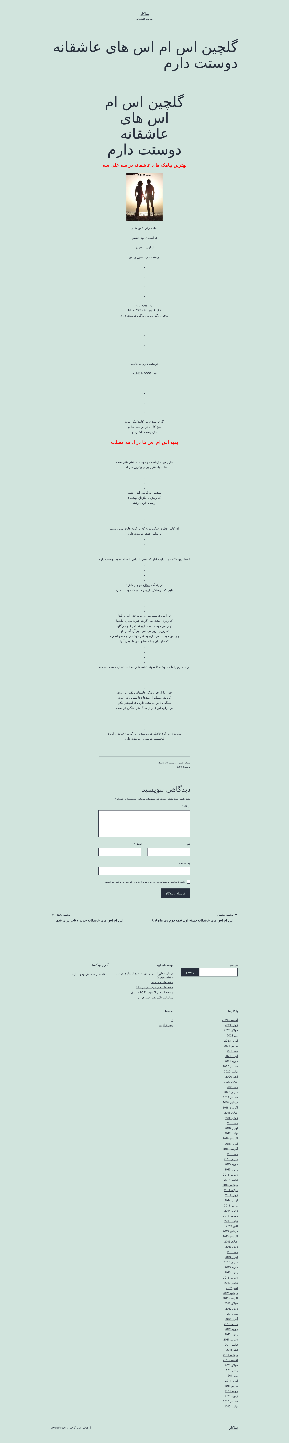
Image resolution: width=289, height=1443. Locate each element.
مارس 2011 (231, 1385)
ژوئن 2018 (231, 1118)
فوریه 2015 (231, 1164)
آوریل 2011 (231, 1380)
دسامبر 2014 (230, 1174)
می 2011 (233, 1375)
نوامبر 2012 (231, 1282)
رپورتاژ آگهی (166, 1025)
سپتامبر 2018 (230, 1102)
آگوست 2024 (230, 1020)
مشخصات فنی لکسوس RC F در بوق (152, 992)
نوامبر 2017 (231, 1133)
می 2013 (232, 1252)
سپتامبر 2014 (230, 1184)
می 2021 (232, 1050)
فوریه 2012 (231, 1329)
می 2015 (232, 1154)
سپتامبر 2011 (230, 1354)
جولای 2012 (231, 1303)
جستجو (234, 965)
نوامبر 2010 (231, 1406)
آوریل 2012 (231, 1318)
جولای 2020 (231, 1081)
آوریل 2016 (231, 1143)
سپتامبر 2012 (230, 1293)
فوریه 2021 (231, 1061)
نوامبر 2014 (231, 1179)
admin (180, 766)
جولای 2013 (231, 1241)
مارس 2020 (231, 1092)
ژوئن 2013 (231, 1246)
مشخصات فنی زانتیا (162, 982)
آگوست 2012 (230, 1298)
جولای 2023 (231, 1030)
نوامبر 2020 (231, 1071)
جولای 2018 (231, 1112)
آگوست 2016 (230, 1138)
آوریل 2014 (231, 1200)
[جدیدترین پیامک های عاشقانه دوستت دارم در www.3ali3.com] (144, 196)
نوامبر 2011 (231, 1344)
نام (187, 843)
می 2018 (232, 1123)
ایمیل (138, 843)
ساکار (144, 14)
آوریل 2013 (231, 1257)
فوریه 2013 (231, 1267)
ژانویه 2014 (231, 1210)
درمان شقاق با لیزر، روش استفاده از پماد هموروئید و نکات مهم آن (144, 975)
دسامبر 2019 (230, 1097)
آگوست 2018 (230, 1107)
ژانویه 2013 (231, 1272)
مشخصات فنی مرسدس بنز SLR (154, 987)
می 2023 (232, 1035)
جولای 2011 (231, 1365)
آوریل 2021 (231, 1056)
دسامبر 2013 (230, 1215)
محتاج (146, 585)
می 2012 (232, 1313)
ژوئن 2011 (232, 1370)
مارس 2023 (231, 1045)
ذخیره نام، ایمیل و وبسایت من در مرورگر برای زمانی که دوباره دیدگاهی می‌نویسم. (144, 882)
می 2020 (232, 1087)
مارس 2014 (231, 1205)
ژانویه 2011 (231, 1396)
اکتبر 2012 (232, 1288)
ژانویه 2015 (231, 1169)
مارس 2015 (231, 1159)
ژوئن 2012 (231, 1308)
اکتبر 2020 (231, 1076)
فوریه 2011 (231, 1391)
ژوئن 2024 (231, 1025)
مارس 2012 (231, 1324)
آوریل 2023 (231, 1040)
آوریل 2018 (231, 1128)
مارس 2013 (231, 1262)
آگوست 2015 (230, 1148)
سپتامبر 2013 (230, 1231)
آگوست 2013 (230, 1236)
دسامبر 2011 (230, 1339)
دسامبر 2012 (230, 1277)
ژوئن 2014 (231, 1195)
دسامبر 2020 (230, 1066)
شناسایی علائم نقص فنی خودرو (155, 997)
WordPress (59, 1427)
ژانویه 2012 (231, 1334)
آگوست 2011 (230, 1360)
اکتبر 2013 (232, 1226)
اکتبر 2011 (232, 1349)
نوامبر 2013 (231, 1220)
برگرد (140, 315)
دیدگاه (186, 806)
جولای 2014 (231, 1190)
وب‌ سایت (184, 862)
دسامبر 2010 (230, 1401)
